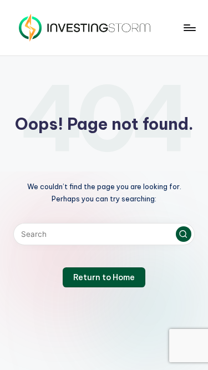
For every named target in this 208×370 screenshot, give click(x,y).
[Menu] (189, 27)
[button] (183, 234)
